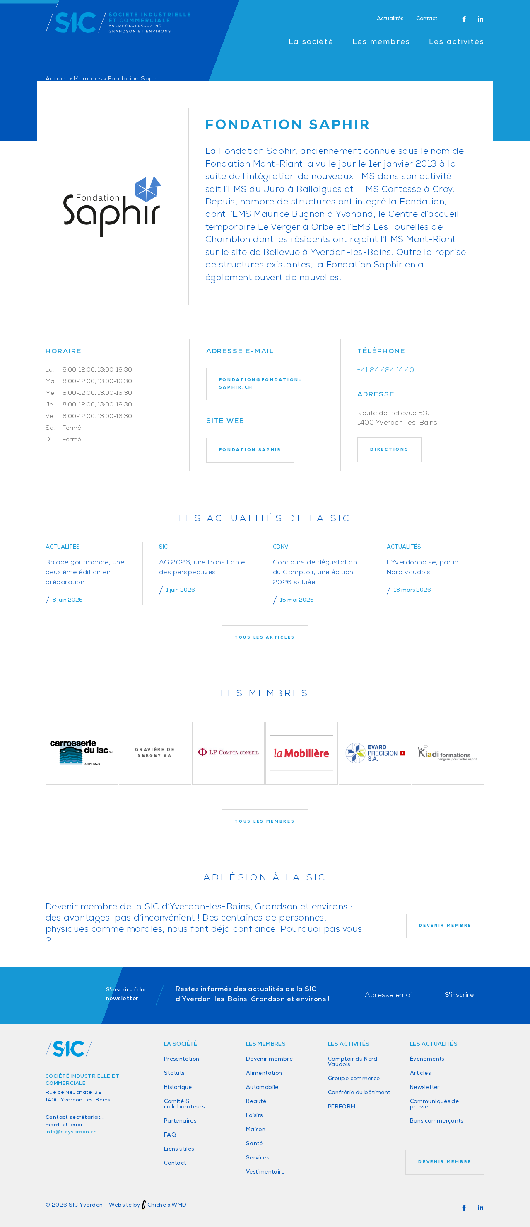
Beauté (256, 1101)
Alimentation (264, 1073)
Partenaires (180, 1121)
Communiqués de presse (434, 1104)
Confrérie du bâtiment (359, 1093)
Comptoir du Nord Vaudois (353, 1062)
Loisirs (254, 1115)
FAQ (170, 1135)
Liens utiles (179, 1149)
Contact (426, 19)
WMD (178, 1205)
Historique (178, 1087)
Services (257, 1158)
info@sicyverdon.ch (71, 1132)
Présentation (181, 1059)
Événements (427, 1059)
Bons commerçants (436, 1121)
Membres (88, 79)
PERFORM (342, 1107)
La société (311, 42)
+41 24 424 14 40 (385, 370)
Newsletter (425, 1087)
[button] (464, 19)
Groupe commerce (354, 1078)
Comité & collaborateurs (184, 1104)
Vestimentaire (265, 1172)
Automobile (262, 1087)
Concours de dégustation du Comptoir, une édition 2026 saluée (315, 572)
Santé (254, 1144)
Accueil (56, 79)
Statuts (174, 1073)
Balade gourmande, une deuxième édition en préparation (85, 572)
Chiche (156, 1205)
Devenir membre (269, 1059)
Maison (255, 1129)
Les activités (456, 42)
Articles (420, 1073)
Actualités (390, 19)
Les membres (381, 42)
